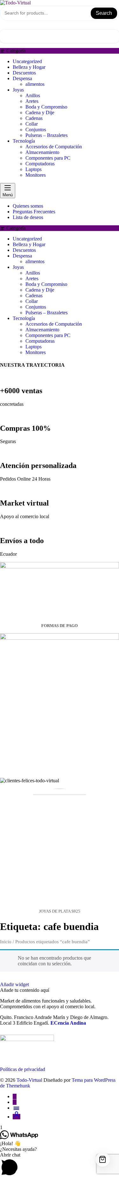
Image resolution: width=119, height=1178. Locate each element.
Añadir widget (14, 984)
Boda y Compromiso (46, 107)
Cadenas (34, 118)
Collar (31, 124)
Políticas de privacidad (22, 1069)
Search (104, 13)
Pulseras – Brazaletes (46, 135)
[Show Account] (13, 26)
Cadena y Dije (39, 112)
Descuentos (24, 72)
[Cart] (59, 36)
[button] (59, 1165)
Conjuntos (35, 129)
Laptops (33, 169)
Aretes (31, 101)
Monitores (35, 175)
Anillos (32, 95)
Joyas (18, 89)
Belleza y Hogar (29, 67)
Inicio (5, 941)
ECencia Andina (68, 1023)
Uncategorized (27, 61)
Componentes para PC (47, 158)
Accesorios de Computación (53, 146)
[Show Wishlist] (4, 26)
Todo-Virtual (29, 1080)
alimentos (34, 84)
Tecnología (24, 141)
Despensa (22, 78)
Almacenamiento (42, 152)
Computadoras (40, 163)
